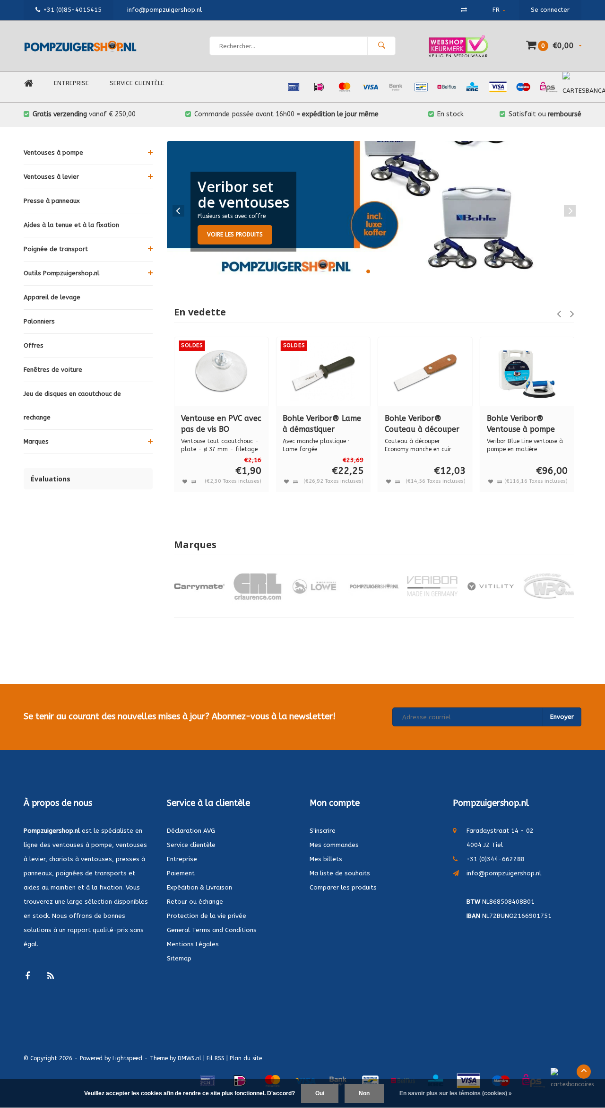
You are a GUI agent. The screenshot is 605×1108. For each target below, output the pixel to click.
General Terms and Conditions (212, 930)
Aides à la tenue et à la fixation (71, 224)
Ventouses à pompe (53, 152)
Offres (33, 345)
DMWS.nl (189, 1058)
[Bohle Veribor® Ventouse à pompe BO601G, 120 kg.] (527, 371)
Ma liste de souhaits (340, 873)
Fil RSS (216, 1058)
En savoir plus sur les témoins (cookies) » (455, 1093)
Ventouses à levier (51, 176)
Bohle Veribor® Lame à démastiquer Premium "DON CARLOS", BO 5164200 (322, 424)
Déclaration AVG (191, 830)
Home (28, 83)
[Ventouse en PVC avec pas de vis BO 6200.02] (221, 371)
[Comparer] (464, 9)
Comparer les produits (343, 887)
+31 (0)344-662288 (496, 859)
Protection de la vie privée (206, 915)
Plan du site (246, 1058)
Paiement (181, 873)
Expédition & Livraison (199, 887)
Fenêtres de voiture (53, 369)
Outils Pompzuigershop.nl (61, 273)
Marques (36, 441)
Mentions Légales (193, 944)
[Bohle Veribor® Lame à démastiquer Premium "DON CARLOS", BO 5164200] (323, 371)
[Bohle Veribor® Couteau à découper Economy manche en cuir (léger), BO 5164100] (425, 371)
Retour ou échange (195, 901)
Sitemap (179, 958)
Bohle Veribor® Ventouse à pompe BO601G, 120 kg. (521, 424)
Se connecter (550, 9)
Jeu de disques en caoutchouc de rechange (72, 405)
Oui (319, 1093)
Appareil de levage (52, 297)
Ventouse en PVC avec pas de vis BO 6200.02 (221, 424)
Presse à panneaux (52, 200)
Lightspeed (127, 1058)
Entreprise (71, 83)
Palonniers (39, 321)
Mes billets (326, 859)
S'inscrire (323, 830)
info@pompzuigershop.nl (504, 873)
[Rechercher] (381, 45)
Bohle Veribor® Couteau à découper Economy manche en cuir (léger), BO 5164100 (422, 424)
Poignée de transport (56, 249)
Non (364, 1093)
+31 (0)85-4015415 (72, 9)
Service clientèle (137, 83)
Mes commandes (334, 844)
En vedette (200, 311)
